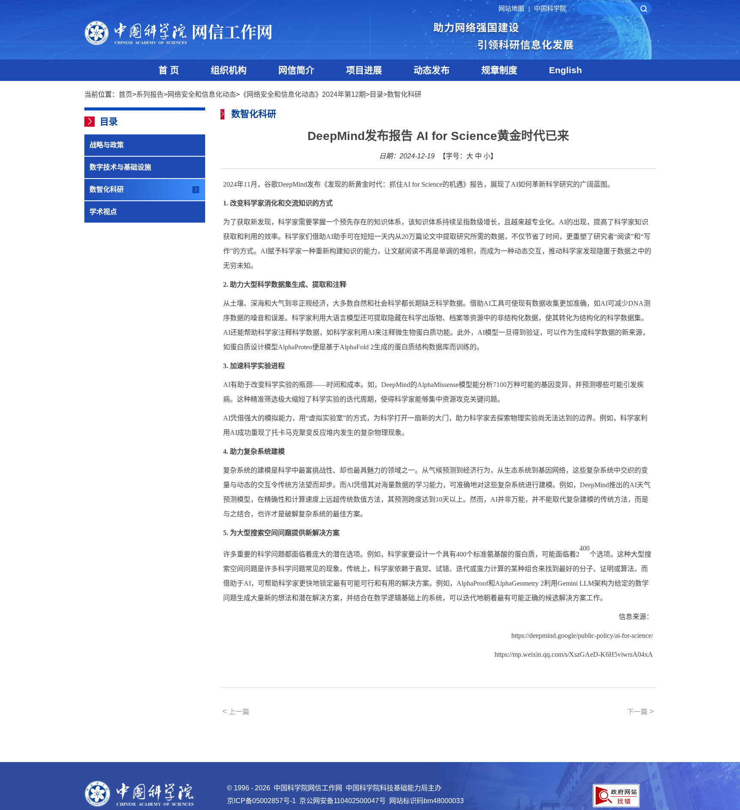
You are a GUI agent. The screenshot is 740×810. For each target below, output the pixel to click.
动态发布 (432, 70)
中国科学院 (550, 8)
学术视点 (103, 211)
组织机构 (229, 70)
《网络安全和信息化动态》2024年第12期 (303, 94)
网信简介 (296, 70)
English (565, 70)
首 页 (168, 70)
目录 (376, 94)
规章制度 (499, 70)
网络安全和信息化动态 (201, 94)
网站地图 (514, 8)
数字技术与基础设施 (120, 167)
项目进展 (364, 70)
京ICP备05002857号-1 (261, 800)
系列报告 (150, 94)
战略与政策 (107, 145)
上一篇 (235, 711)
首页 (125, 94)
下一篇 (640, 711)
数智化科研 (404, 94)
